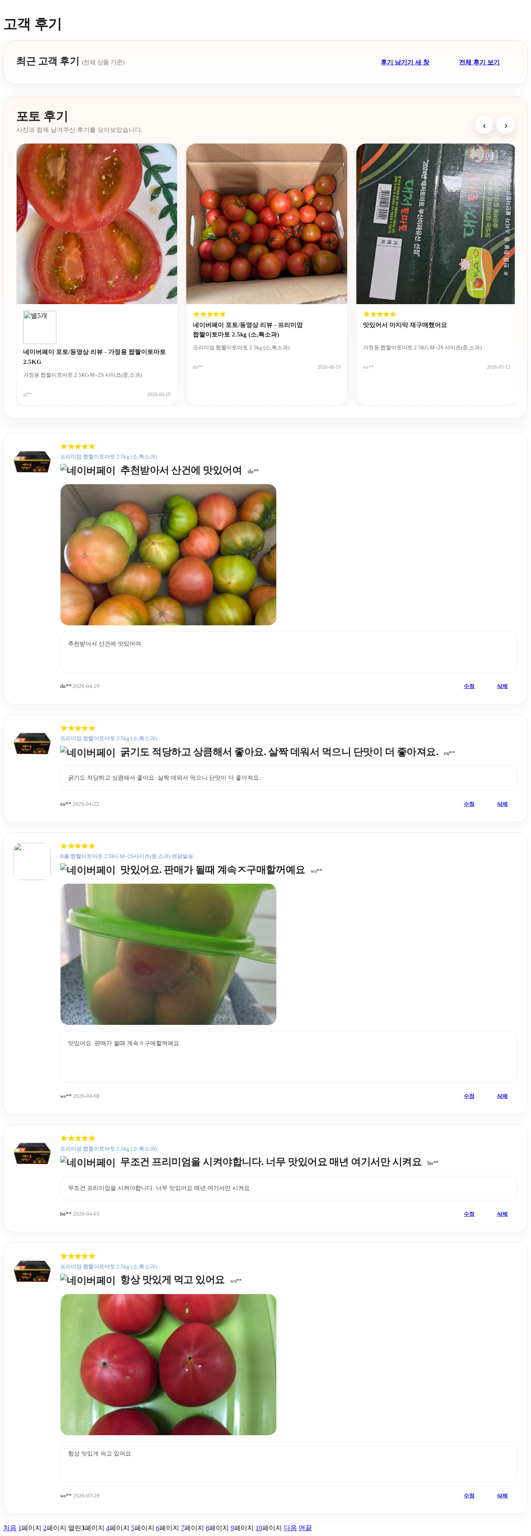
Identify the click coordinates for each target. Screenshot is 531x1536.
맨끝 (305, 1527)
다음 (290, 1527)
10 (259, 1527)
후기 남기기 (405, 62)
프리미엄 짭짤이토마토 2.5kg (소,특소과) (108, 456)
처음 (10, 1527)
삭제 (502, 686)
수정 (469, 686)
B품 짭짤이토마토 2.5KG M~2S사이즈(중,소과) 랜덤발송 (126, 856)
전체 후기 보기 (479, 62)
